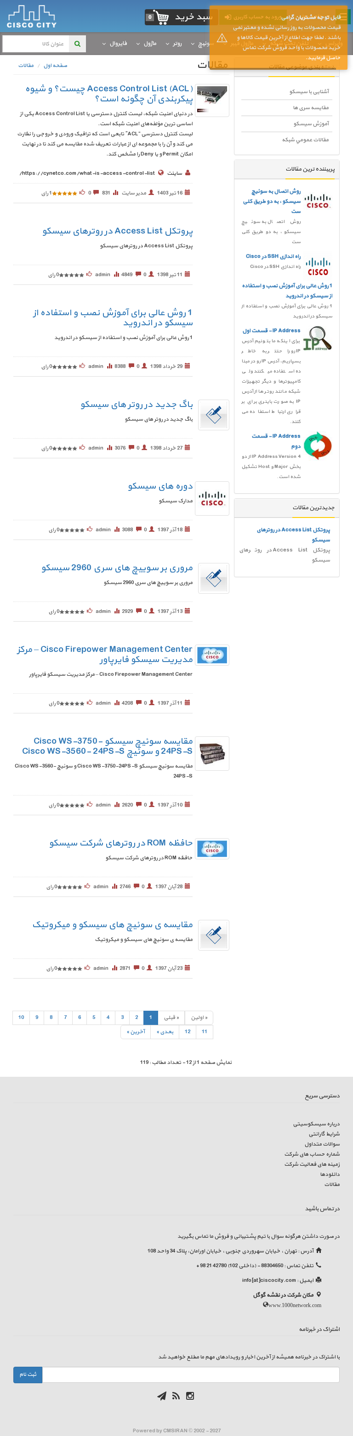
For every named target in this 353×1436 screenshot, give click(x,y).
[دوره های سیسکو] (212, 498)
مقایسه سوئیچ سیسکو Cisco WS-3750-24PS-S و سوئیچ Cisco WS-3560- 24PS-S (107, 746)
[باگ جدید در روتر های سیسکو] (213, 415)
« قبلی (171, 1017)
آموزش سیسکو (311, 124)
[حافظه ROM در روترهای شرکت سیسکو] (212, 849)
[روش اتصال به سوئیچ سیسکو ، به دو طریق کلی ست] (317, 201)
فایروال (118, 43)
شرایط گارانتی (324, 1134)
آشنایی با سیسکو (309, 92)
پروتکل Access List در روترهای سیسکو (117, 231)
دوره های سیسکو (160, 486)
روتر (177, 43)
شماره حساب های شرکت (312, 1154)
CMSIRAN (175, 1431)
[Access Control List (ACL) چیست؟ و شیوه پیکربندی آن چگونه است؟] (212, 100)
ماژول (149, 43)
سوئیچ (206, 43)
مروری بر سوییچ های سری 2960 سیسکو (117, 568)
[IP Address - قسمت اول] (317, 338)
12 (187, 1032)
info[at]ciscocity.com (269, 1280)
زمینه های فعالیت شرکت (312, 1164)
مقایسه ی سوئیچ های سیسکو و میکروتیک (112, 925)
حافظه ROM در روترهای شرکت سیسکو (121, 843)
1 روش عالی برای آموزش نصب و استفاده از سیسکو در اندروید (113, 318)
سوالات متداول (322, 1144)
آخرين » (135, 1032)
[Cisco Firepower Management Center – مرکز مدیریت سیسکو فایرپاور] (212, 655)
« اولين (199, 1017)
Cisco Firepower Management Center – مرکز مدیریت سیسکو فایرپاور (105, 655)
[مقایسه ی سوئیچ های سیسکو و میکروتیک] (213, 935)
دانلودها (330, 1174)
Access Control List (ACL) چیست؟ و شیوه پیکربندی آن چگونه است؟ (109, 94)
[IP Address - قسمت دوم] (317, 446)
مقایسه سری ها (311, 108)
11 (204, 1032)
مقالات (332, 1184)
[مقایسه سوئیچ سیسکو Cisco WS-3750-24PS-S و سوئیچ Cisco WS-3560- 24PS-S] (212, 753)
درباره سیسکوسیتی (316, 1124)
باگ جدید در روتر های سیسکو (136, 405)
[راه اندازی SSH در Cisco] (317, 266)
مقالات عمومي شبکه (305, 140)
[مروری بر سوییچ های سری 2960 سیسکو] (213, 578)
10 (21, 1017)
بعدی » (164, 1032)
